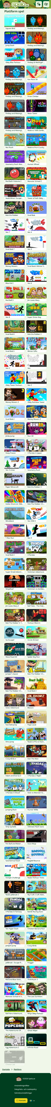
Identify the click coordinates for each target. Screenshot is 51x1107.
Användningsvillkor (21, 1085)
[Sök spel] (46, 4)
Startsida (6, 1069)
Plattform (18, 1069)
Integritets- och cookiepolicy (25, 1089)
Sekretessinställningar (23, 1093)
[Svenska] (33, 1100)
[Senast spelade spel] (39, 4)
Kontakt (22, 1100)
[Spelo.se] (16, 4)
